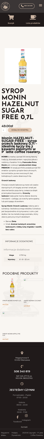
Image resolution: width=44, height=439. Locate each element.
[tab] (19, 241)
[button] (27, 6)
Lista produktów (33, 23)
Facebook (17, 422)
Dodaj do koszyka (19, 130)
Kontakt (24, 427)
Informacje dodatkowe (19, 242)
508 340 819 (22, 371)
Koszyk (11, 23)
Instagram (26, 420)
